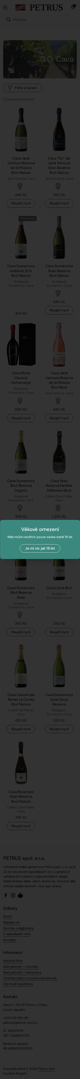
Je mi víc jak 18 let (40, 548)
